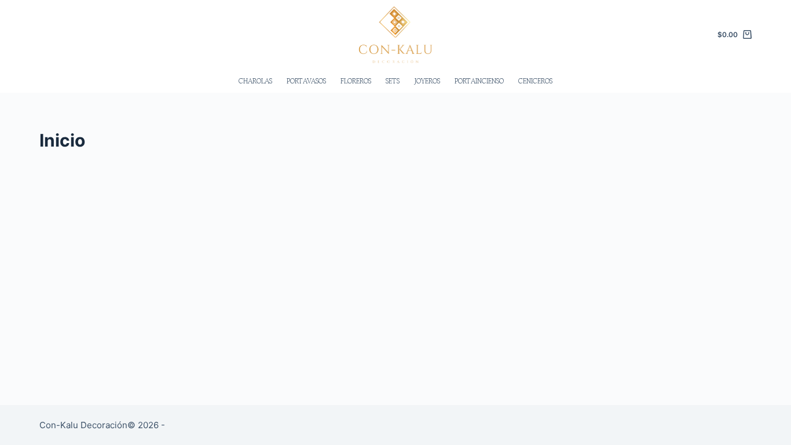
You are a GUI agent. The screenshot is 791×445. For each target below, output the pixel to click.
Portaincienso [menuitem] (479, 81)
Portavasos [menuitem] (306, 81)
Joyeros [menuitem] (427, 81)
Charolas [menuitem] (255, 81)
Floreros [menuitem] (355, 81)
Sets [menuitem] (393, 81)
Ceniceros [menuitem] (535, 81)
